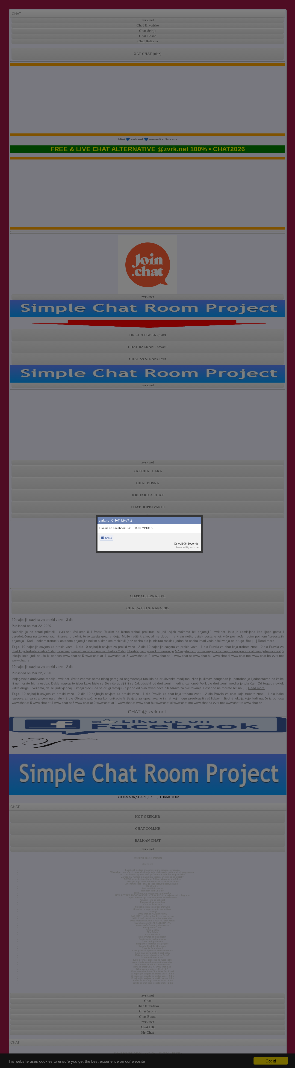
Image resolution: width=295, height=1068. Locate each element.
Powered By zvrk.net (187, 547)
